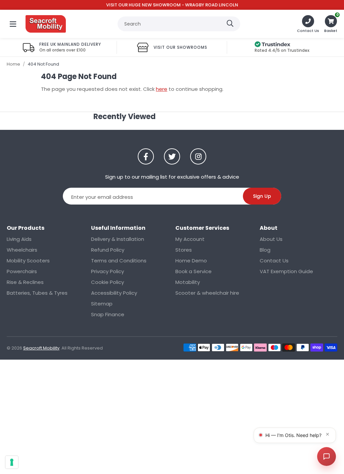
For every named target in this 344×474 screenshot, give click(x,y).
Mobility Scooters (28, 260)
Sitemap (102, 303)
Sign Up (262, 196)
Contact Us (274, 260)
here (161, 89)
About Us (271, 239)
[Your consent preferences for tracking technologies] (11, 462)
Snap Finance (107, 314)
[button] (330, 24)
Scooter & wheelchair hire (207, 292)
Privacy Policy (107, 271)
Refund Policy (107, 249)
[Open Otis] (326, 456)
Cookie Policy (107, 282)
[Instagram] (198, 156)
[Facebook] (146, 156)
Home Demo (191, 260)
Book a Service (193, 271)
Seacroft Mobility (46, 24)
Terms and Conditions (118, 260)
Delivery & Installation (117, 239)
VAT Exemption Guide (286, 271)
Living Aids (19, 239)
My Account (190, 239)
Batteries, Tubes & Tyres (37, 292)
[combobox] (179, 23)
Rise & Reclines (25, 282)
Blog (265, 249)
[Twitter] (172, 156)
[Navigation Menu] (13, 24)
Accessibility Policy (114, 292)
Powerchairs (22, 271)
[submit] (230, 23)
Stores (183, 249)
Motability (187, 282)
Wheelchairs (22, 249)
